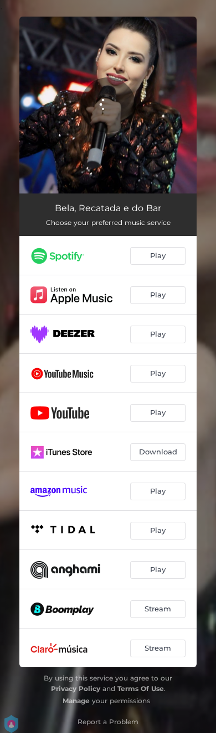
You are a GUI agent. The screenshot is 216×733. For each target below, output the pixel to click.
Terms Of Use (140, 688)
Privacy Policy (75, 688)
